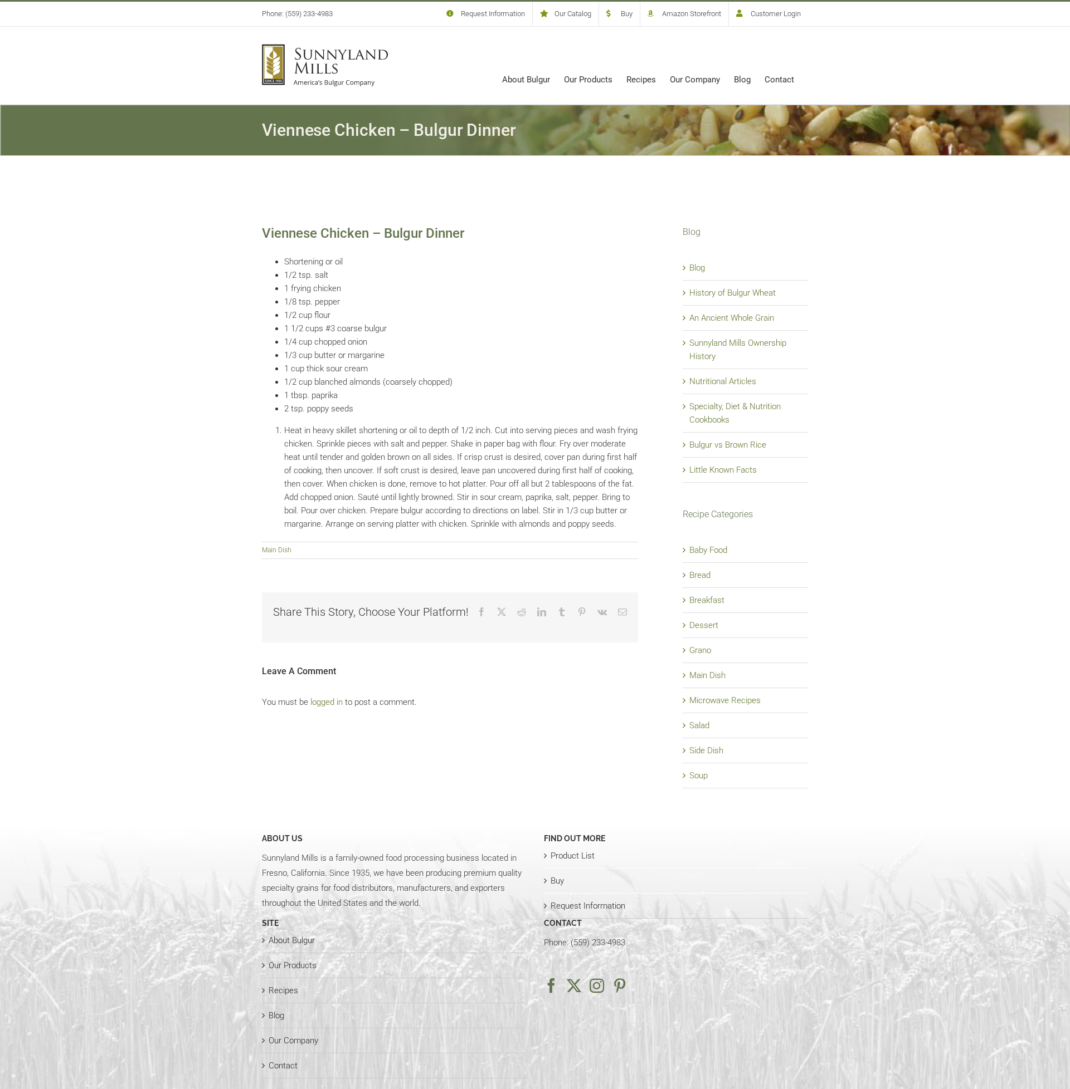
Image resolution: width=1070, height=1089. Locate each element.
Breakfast (706, 600)
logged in (326, 702)
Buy (557, 881)
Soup (698, 776)
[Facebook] (551, 985)
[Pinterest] (619, 985)
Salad (699, 725)
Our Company (293, 1041)
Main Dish (276, 550)
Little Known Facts (723, 470)
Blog (697, 268)
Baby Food (708, 550)
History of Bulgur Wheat (732, 293)
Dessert (703, 625)
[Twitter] (574, 985)
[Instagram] (597, 985)
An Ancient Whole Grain (731, 318)
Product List (573, 856)
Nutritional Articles (722, 381)
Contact (283, 1066)
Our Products (293, 965)
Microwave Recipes (725, 700)
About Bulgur (292, 940)
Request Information (588, 906)
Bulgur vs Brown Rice (727, 445)
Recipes (283, 990)
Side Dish (706, 750)
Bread (700, 575)
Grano (700, 650)
